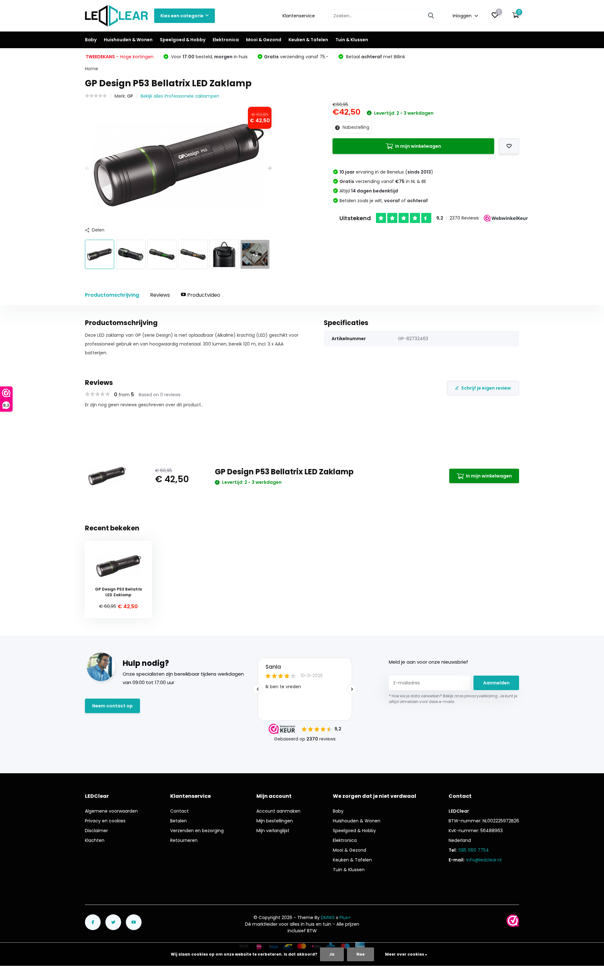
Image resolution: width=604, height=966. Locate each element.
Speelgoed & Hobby (182, 40)
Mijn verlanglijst (272, 830)
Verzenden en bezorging (197, 830)
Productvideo (203, 295)
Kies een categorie (182, 16)
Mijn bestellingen (274, 821)
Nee (360, 954)
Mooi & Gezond (263, 40)
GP (130, 96)
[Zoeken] (431, 16)
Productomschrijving (112, 295)
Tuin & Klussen (351, 40)
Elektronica (226, 40)
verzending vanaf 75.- (296, 57)
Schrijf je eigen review (486, 388)
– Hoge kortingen (120, 57)
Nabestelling (355, 127)
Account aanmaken (278, 811)
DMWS (328, 917)
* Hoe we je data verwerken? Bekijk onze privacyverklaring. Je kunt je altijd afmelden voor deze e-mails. (453, 698)
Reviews (160, 295)
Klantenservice (298, 16)
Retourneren (184, 840)
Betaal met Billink (375, 57)
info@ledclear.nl (483, 860)
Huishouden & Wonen (128, 40)
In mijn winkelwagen (418, 146)
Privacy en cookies (105, 821)
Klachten (94, 840)
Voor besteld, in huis (209, 57)
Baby (91, 40)
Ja (331, 954)
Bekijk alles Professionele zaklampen (180, 96)
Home (91, 69)
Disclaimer (96, 830)
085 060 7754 (473, 850)
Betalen (178, 821)
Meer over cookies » (406, 954)
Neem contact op (112, 706)
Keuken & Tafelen (308, 40)
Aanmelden (496, 683)
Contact (179, 811)
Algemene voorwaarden (111, 811)
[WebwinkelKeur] (512, 920)
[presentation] (87, 168)
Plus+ (345, 917)
